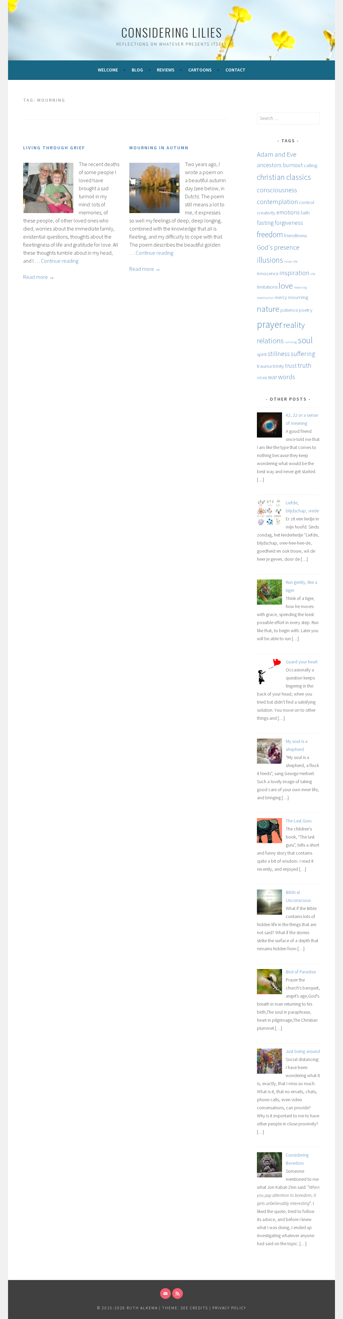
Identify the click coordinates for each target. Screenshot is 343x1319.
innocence (267, 273)
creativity (266, 212)
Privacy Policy (229, 1307)
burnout (293, 165)
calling (310, 165)
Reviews (166, 70)
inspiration (294, 272)
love (286, 285)
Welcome (108, 70)
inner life (290, 261)
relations (270, 340)
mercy (281, 297)
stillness (279, 353)
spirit (262, 354)
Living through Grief (54, 148)
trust (291, 365)
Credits (199, 1307)
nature (268, 308)
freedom (270, 235)
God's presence (278, 247)
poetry (306, 310)
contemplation (277, 201)
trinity (278, 366)
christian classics (284, 177)
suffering (303, 353)
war (272, 377)
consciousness (277, 190)
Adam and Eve (276, 154)
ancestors (269, 165)
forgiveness (289, 222)
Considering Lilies (171, 32)
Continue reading (59, 260)
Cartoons (200, 70)
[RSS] (177, 1293)
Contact (235, 70)
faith (305, 212)
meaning (300, 287)
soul (305, 340)
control (306, 202)
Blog (137, 70)
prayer (269, 324)
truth (305, 365)
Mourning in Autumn (159, 148)
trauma (264, 366)
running (291, 342)
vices (262, 377)
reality (294, 324)
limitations (267, 287)
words (286, 376)
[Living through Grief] (48, 211)
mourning (298, 297)
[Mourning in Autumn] (154, 211)
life (313, 274)
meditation (265, 298)
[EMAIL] (165, 1293)
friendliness (295, 235)
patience (289, 310)
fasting (265, 222)
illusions (270, 260)
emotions (288, 212)
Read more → (38, 276)
